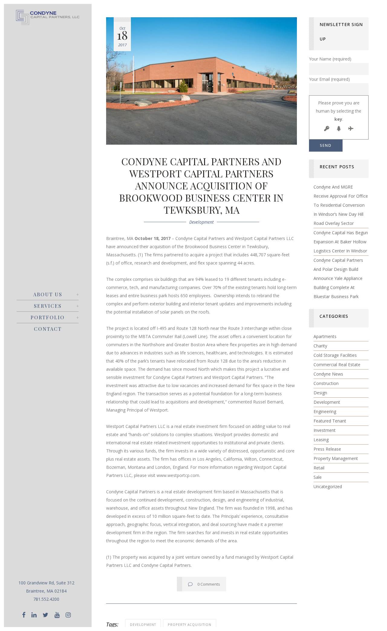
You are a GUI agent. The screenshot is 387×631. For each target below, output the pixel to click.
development (143, 625)
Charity (320, 346)
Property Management (336, 458)
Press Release (327, 449)
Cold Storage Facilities (335, 355)
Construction (326, 383)
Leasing (321, 439)
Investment (325, 430)
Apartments (325, 336)
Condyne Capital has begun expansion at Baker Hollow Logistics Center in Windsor (341, 242)
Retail (319, 468)
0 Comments (208, 584)
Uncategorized (328, 486)
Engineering (325, 411)
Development (201, 222)
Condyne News (328, 374)
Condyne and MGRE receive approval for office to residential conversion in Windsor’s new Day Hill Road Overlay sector (341, 205)
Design (320, 393)
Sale (318, 477)
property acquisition (189, 625)
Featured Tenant (330, 421)
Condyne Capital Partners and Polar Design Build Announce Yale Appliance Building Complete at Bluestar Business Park (338, 278)
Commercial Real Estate (337, 364)
